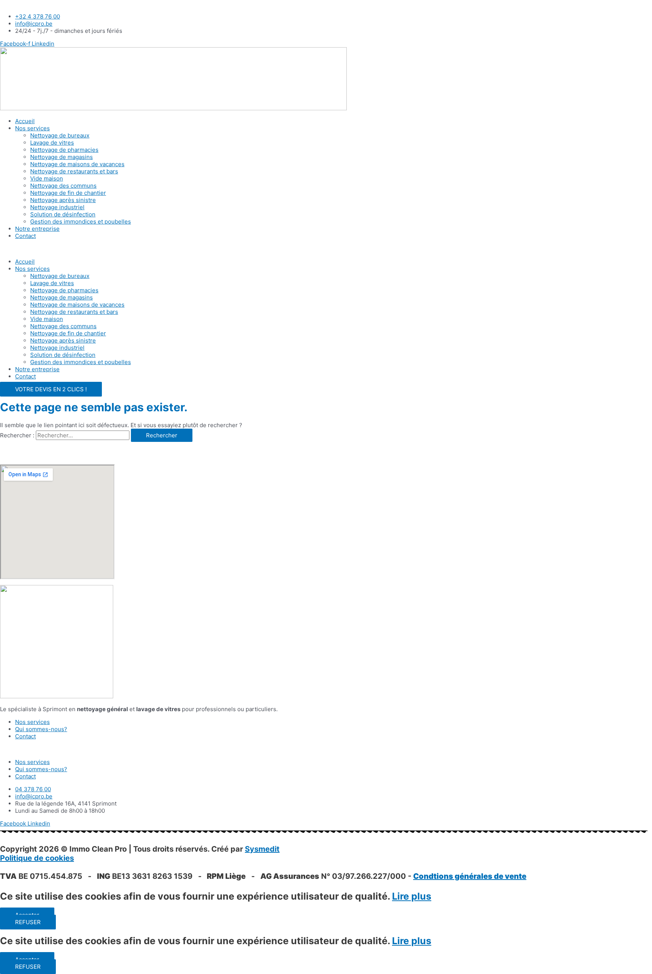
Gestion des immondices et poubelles (80, 221)
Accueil (25, 121)
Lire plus (411, 896)
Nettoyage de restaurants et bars (74, 171)
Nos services (32, 128)
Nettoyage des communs (63, 185)
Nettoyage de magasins (61, 157)
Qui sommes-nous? (41, 729)
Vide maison (46, 178)
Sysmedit (262, 849)
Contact (25, 235)
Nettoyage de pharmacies (64, 149)
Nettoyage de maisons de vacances (77, 164)
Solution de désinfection (62, 214)
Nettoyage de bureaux (59, 135)
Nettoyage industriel (57, 207)
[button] (326, 248)
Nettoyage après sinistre (63, 200)
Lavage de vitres (52, 142)
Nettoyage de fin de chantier (68, 192)
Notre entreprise (37, 228)
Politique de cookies (37, 858)
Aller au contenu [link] (22, 3)
